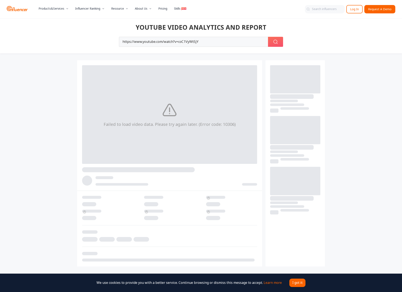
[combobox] (325, 9)
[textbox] (325, 9)
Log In (354, 9)
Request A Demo (380, 9)
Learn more (273, 282)
